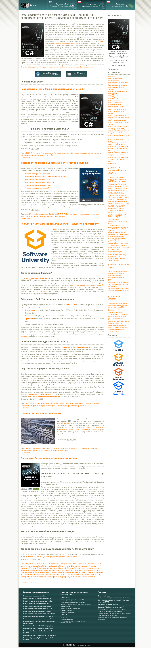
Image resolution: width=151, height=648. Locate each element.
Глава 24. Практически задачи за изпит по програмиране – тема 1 (118, 148)
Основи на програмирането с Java (37, 179)
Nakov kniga (25, 570)
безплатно (86, 214)
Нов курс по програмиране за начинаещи (44, 396)
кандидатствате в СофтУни (36, 279)
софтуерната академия (65, 423)
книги (28, 216)
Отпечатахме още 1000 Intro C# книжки (41, 413)
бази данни (45, 403)
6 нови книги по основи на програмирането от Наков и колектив (55, 163)
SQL (38, 403)
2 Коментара (25, 157)
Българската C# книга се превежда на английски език (49, 458)
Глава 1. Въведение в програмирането (115, 79)
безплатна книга (75, 214)
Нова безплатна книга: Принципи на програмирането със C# (53, 89)
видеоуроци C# (33, 572)
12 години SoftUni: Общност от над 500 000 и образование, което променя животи (118, 316)
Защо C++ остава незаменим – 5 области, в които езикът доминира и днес (118, 329)
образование (69, 403)
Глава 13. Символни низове (117, 110)
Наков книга (80, 574)
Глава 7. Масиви (113, 95)
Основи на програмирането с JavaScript (39, 182)
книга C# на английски (95, 572)
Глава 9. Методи (113, 99)
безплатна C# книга (63, 570)
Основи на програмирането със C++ (38, 188)
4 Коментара (25, 452)
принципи (97, 153)
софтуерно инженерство (47, 406)
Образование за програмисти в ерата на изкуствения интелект (118, 282)
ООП (77, 448)
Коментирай (25, 218)
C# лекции (32, 568)
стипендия (42, 291)
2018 (28, 153)
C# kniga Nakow (53, 564)
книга (64, 153)
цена (66, 450)
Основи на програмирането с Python (38, 185)
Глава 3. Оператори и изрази (117, 86)
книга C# (70, 153)
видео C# (24, 572)
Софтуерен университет (29, 406)
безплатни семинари (29, 394)
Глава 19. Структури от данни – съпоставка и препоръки (118, 127)
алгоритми (37, 448)
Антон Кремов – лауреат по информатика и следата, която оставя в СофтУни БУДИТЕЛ (118, 186)
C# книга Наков (64, 566)
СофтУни (54, 229)
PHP (61, 214)
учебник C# (49, 155)
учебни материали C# (90, 577)
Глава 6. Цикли (112, 93)
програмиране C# (53, 577)
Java (38, 214)
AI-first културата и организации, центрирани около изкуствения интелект (118, 290)
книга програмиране (37, 574)
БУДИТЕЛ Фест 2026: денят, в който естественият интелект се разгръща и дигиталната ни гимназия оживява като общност (118, 198)
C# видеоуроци (92, 564)
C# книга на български (50, 566)
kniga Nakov (81, 568)
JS (58, 214)
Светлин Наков (52, 216)
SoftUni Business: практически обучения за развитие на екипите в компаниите (118, 273)
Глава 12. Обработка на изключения (116, 107)
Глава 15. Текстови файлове (117, 115)
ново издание (70, 448)
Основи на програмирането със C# (37, 174)
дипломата (24, 336)
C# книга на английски (33, 566)
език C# (42, 572)
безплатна (57, 153)
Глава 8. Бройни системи (116, 97)
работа (96, 403)
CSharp (60, 568)
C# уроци (53, 568)
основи (33, 216)
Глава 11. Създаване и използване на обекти (115, 103)
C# (31, 153)
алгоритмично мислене (46, 570)
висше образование (57, 403)
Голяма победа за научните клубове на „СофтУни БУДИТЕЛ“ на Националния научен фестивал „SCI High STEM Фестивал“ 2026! (118, 236)
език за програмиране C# (55, 572)
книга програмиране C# (53, 574)
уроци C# (78, 577)
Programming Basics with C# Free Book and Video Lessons (45, 177)
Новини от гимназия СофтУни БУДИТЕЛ (117, 170)
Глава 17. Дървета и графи (117, 121)
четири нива (71, 305)
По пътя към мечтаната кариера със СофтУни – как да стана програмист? (60, 224)
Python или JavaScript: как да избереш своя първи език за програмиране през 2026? (117, 305)
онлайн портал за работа (77, 385)
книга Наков (25, 574)
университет (82, 406)
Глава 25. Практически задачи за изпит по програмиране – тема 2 (118, 154)
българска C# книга (93, 570)
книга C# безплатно (79, 572)
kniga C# (73, 568)
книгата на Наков (69, 574)
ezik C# (66, 568)
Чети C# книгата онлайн (78, 74)
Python (66, 214)
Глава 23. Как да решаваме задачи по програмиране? (117, 144)
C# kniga (32, 564)
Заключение (112, 163)
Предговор (111, 76)
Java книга (44, 214)
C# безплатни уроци (79, 564)
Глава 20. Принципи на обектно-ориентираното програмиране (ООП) (118, 131)
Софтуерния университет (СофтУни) (65, 43)
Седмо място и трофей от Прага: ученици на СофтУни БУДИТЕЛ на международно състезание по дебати (117, 180)
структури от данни (50, 450)
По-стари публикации (29, 583)
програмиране (26, 155)
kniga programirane (92, 568)
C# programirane (65, 564)
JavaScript (52, 214)
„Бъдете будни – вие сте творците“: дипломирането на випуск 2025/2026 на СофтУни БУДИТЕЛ (118, 228)
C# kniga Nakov (41, 564)
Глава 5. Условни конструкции (118, 91)
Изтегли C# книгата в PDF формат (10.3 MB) (50, 74)
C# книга (36, 153)
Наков (62, 448)
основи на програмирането (83, 153)
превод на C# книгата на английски (33, 577)
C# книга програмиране (79, 566)
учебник (41, 155)
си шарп (34, 155)
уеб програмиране (71, 406)
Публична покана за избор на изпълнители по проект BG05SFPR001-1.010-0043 (117, 192)
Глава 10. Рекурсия (114, 100)
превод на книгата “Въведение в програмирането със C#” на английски (51, 557)
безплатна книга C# (78, 570)
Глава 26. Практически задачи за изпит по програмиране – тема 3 (118, 159)
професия (89, 403)
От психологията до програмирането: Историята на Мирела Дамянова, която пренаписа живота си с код (118, 322)
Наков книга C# (90, 574)
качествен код (47, 448)
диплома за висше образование (75, 347)
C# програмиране (46, 153)
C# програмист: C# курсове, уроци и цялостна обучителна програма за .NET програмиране (60, 67)
